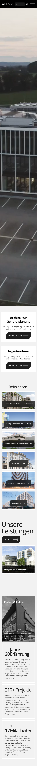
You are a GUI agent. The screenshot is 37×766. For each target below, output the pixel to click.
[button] (32, 4)
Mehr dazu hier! (15, 335)
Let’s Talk (7, 539)
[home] (7, 4)
